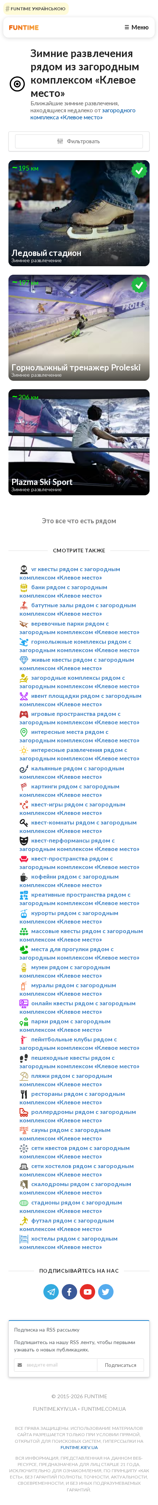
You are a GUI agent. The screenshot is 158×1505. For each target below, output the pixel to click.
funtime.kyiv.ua (55, 1409)
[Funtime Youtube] (89, 1291)
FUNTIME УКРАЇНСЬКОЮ (37, 8)
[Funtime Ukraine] (24, 27)
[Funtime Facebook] (71, 1291)
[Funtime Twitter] (106, 1291)
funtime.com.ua (103, 1409)
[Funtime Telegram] (52, 1291)
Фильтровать (82, 141)
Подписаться (120, 1365)
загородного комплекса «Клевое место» (83, 113)
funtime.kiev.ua (79, 1447)
